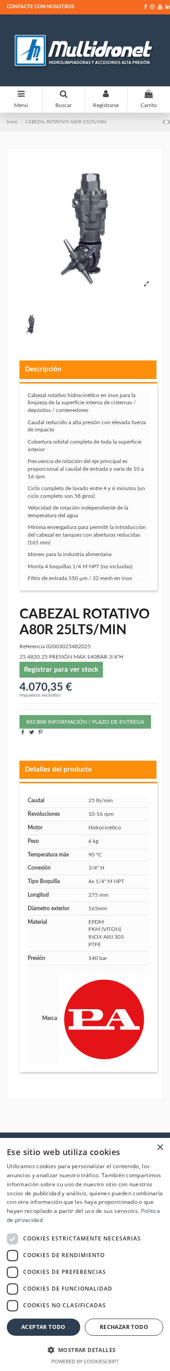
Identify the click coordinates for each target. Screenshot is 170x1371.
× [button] (159, 1147)
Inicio (12, 122)
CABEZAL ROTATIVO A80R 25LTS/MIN (66, 122)
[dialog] (85, 1254)
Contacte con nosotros (40, 6)
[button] (85, 1349)
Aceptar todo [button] (43, 1327)
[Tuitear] (31, 732)
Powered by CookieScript (85, 1361)
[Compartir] (22, 732)
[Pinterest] (41, 732)
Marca (49, 1018)
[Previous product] (164, 122)
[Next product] (168, 122)
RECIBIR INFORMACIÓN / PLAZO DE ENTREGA (85, 722)
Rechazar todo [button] (124, 1327)
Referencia (32, 646)
